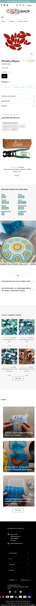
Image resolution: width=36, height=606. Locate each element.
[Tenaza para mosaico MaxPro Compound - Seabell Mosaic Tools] (17, 149)
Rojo (3, 196)
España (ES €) (25, 580)
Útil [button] (10, 559)
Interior (21, 208)
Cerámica (5, 208)
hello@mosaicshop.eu (16, 543)
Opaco (21, 214)
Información (6, 101)
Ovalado (21, 196)
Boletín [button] (11, 570)
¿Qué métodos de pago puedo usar (16, 281)
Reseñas (4, 106)
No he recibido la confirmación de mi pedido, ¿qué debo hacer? (16, 290)
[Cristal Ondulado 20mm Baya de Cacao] (27, 356)
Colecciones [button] (13, 553)
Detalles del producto (9, 96)
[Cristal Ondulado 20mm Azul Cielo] (27, 327)
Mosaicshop (13, 585)
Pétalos (11, 21)
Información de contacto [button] (15, 528)
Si (3, 214)
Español (29, 5)
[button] (25, 60)
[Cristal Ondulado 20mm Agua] (9, 327)
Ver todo (18, 378)
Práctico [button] (12, 564)
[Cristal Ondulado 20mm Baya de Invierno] (9, 356)
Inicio (3, 21)
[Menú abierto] (4, 17)
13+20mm (5, 202)
